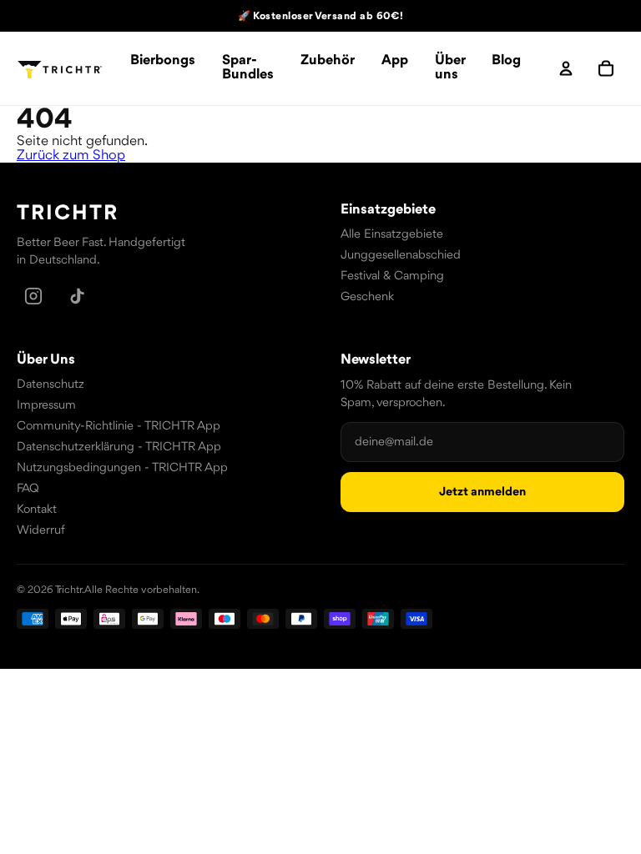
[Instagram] (33, 296)
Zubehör (327, 60)
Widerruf (41, 531)
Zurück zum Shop (71, 155)
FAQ (28, 489)
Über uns (450, 67)
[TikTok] (76, 296)
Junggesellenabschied (401, 255)
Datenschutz (50, 385)
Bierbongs (162, 60)
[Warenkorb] (606, 68)
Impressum (46, 405)
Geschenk (367, 297)
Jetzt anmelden (482, 492)
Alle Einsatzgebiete (392, 235)
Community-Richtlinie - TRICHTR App (118, 426)
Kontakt (37, 510)
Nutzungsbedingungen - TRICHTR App (122, 468)
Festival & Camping (392, 276)
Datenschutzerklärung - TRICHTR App (119, 447)
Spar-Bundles (248, 67)
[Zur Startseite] (60, 68)
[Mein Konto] (566, 68)
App (394, 60)
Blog (506, 60)
